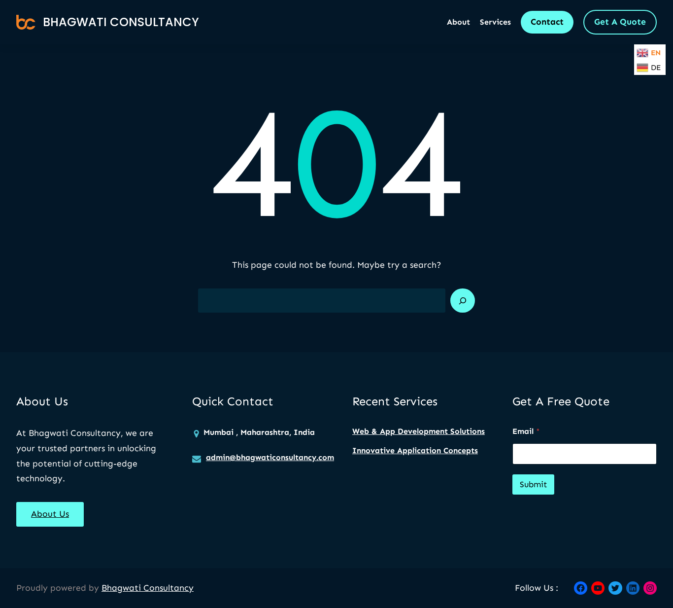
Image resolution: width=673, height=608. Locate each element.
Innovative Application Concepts (415, 450)
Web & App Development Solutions (418, 431)
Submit (533, 484)
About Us (50, 513)
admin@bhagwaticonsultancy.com (270, 457)
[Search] (462, 300)
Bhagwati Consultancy (121, 22)
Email (526, 431)
